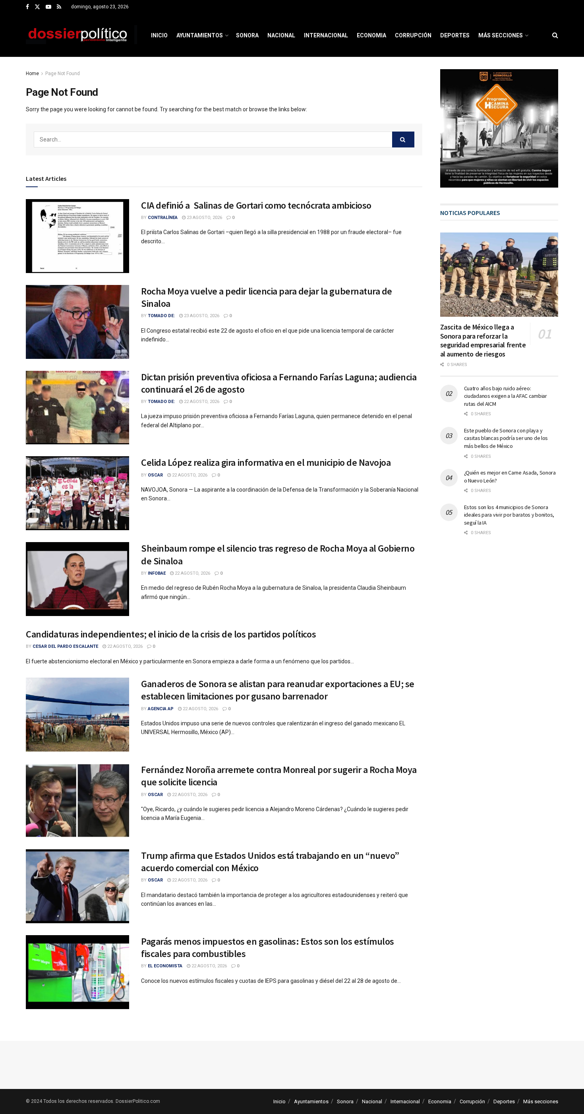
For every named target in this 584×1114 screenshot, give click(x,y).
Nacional (281, 35)
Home (32, 73)
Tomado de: (161, 315)
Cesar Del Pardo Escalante (65, 646)
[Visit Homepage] (81, 35)
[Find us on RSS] (59, 7)
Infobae (157, 573)
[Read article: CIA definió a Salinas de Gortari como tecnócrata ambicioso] (77, 236)
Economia (371, 35)
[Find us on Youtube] (48, 7)
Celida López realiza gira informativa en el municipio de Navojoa (266, 462)
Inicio (159, 35)
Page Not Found (62, 73)
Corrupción (413, 35)
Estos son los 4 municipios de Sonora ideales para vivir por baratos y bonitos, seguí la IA (509, 515)
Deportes (455, 35)
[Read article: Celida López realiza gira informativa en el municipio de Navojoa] (77, 493)
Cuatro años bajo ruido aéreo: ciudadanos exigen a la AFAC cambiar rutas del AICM (505, 396)
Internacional (326, 35)
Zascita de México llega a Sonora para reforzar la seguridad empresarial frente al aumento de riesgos (483, 340)
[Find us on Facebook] (27, 7)
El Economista (165, 966)
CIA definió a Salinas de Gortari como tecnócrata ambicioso (256, 205)
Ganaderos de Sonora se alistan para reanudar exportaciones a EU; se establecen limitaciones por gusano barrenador (277, 690)
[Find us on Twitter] (37, 7)
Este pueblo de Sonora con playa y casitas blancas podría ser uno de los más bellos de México (506, 438)
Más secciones (500, 35)
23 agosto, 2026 (204, 217)
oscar (155, 475)
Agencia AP (161, 708)
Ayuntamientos (199, 35)
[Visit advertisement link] (499, 128)
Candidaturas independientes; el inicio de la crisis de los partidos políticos (171, 634)
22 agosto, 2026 (201, 401)
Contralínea (163, 217)
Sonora (247, 35)
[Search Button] (555, 35)
